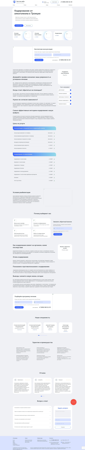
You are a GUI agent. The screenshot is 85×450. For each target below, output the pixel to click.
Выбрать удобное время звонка (76, 232)
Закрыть (82, 1)
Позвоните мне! (76, 224)
